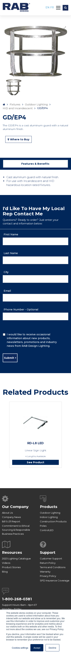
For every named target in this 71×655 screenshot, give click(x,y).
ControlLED (47, 530)
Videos (6, 562)
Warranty (45, 571)
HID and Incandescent (18, 108)
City (6, 272)
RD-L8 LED (35, 443)
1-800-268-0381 (17, 599)
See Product (35, 462)
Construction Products (53, 521)
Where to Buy (19, 139)
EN (48, 7)
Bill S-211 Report (11, 521)
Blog (5, 571)
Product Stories (11, 567)
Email (7, 290)
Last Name (11, 253)
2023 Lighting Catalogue (16, 558)
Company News (11, 517)
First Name (11, 234)
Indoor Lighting (49, 517)
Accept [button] (36, 647)
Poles (43, 525)
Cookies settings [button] (20, 647)
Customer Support (51, 558)
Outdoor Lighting (36, 104)
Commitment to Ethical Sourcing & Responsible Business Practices (16, 529)
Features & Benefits (35, 163)
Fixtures (15, 104)
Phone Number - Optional (21, 309)
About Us (7, 512)
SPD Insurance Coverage (54, 580)
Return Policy (48, 562)
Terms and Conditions (52, 567)
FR (52, 7)
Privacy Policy (48, 575)
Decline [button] (52, 647)
